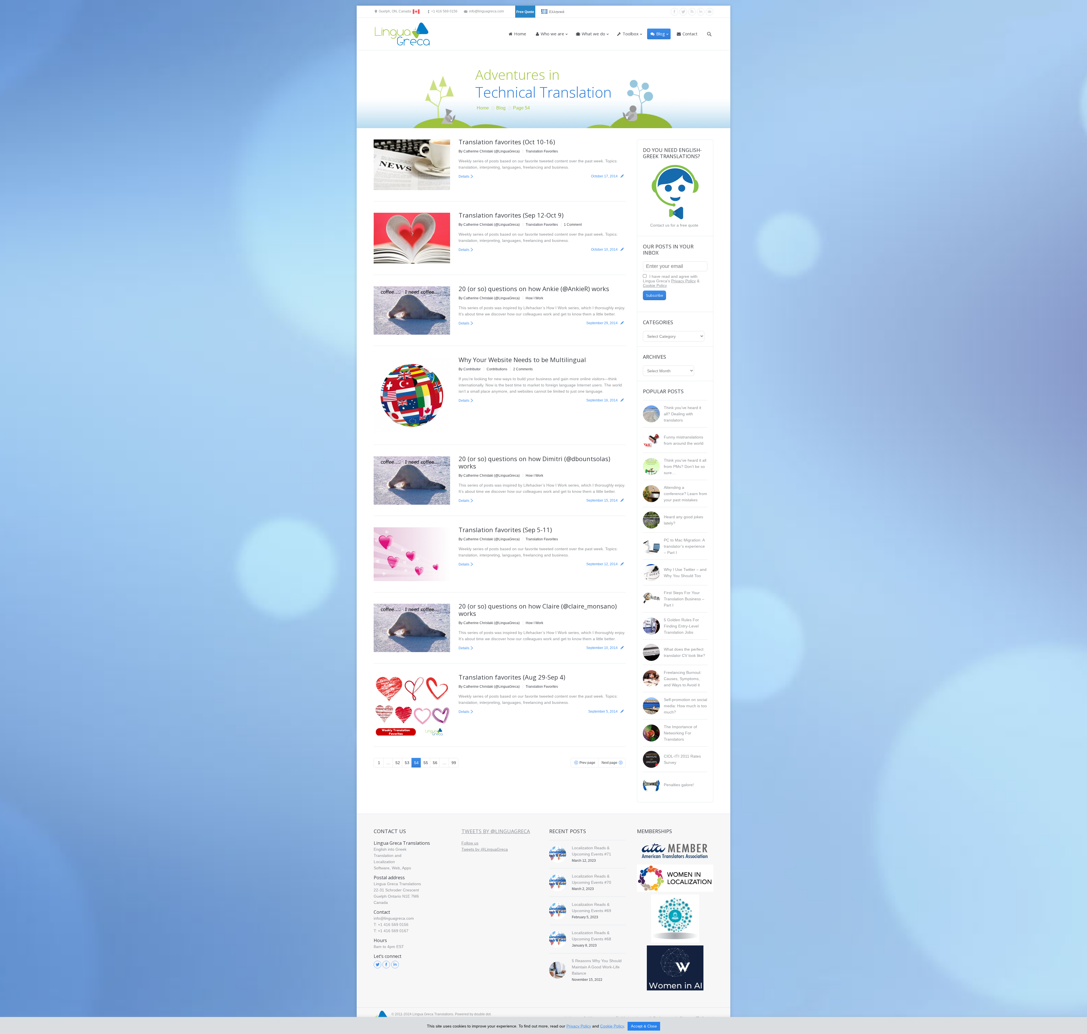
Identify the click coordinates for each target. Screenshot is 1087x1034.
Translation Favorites (542, 151)
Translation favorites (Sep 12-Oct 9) (511, 215)
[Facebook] (674, 12)
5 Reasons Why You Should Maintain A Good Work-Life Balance (597, 966)
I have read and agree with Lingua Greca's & (671, 281)
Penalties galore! (679, 785)
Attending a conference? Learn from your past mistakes (685, 493)
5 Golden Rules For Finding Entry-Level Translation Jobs (681, 626)
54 (416, 762)
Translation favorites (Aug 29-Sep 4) (512, 677)
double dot (482, 1014)
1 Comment (573, 225)
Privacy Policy (683, 281)
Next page (609, 763)
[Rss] (692, 12)
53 (407, 762)
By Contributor (470, 369)
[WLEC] (675, 878)
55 (425, 762)
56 (435, 762)
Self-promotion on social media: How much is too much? (685, 705)
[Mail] (709, 12)
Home (483, 108)
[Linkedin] (701, 12)
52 (397, 762)
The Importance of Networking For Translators (680, 733)
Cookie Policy (655, 285)
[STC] (675, 967)
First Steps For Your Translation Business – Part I (684, 598)
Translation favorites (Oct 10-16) (507, 141)
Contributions (497, 369)
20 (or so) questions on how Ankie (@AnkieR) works (534, 288)
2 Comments (523, 369)
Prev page (587, 763)
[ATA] (675, 851)
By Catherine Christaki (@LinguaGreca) (489, 151)
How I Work (534, 298)
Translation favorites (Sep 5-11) (505, 529)
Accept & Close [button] (644, 1026)
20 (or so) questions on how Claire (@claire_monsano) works (538, 610)
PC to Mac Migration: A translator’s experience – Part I (684, 546)
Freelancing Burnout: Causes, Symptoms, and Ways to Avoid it (682, 678)
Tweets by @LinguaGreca (495, 831)
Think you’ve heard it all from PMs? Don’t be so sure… (685, 466)
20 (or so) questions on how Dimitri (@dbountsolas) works (534, 462)
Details (464, 177)
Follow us (469, 843)
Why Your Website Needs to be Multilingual (522, 359)
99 (454, 762)
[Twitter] (683, 12)
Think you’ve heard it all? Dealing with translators (682, 413)
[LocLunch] (675, 919)
